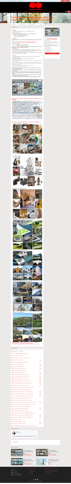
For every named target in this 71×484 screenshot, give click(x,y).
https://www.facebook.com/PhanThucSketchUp (28, 41)
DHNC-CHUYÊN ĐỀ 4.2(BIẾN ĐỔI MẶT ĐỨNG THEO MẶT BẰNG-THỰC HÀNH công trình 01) (24, 402)
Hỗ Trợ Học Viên (31, 472)
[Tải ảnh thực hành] (40, 408)
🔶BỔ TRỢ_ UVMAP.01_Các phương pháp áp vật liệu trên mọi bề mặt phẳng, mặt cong (23, 425)
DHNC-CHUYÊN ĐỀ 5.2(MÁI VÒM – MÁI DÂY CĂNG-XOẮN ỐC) (20, 410)
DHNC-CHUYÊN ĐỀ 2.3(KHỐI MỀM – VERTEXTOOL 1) (19, 368)
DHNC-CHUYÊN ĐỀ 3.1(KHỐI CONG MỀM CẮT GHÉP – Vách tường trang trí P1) (23, 391)
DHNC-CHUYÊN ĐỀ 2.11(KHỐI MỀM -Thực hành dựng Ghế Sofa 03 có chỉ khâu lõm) (23, 387)
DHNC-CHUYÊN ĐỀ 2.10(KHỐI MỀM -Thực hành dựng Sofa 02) (21, 385)
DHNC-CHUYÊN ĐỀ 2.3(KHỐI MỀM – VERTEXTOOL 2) (19, 370)
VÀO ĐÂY (16, 72)
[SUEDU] (35, 6)
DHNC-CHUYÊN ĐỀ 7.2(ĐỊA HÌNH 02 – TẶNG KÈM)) (19, 423)
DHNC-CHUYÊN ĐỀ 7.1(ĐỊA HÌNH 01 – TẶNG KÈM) (19, 421)
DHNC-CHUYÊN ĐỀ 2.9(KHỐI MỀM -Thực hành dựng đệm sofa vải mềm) (22, 383)
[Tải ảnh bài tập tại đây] (40, 360)
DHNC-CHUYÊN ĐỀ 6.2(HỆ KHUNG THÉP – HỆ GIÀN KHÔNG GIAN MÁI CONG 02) (23, 417)
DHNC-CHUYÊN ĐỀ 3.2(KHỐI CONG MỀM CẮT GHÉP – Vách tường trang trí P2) (23, 393)
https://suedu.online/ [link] (37, 49)
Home (12, 15)
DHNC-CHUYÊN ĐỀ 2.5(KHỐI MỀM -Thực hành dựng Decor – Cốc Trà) (21, 374)
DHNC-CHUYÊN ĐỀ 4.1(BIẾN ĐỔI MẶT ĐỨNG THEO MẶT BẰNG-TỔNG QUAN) (22, 400)
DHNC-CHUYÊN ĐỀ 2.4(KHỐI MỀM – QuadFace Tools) (19, 372)
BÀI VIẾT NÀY (28, 33)
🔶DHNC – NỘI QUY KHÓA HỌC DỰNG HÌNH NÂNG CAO (19, 353)
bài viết (19, 35)
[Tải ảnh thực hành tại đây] (40, 385)
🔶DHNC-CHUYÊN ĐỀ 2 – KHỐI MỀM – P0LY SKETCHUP (19, 362)
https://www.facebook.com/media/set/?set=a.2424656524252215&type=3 (25, 344)
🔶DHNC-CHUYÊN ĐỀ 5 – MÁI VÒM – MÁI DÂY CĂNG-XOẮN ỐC (20, 406)
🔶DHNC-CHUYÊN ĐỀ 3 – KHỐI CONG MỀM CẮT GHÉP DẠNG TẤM (21, 389)
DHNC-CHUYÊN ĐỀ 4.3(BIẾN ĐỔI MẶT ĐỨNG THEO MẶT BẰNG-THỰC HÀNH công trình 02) (24, 404)
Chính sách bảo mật (48, 472)
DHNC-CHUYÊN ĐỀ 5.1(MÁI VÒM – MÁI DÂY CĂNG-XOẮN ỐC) (20, 408)
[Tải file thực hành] (40, 421)
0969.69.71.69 (14, 470)
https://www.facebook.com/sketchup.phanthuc (29, 42)
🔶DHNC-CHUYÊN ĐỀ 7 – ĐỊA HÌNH (16, 419)
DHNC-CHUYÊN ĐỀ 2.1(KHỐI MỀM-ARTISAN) (18, 364)
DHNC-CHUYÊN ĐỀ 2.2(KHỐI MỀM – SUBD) (18, 366)
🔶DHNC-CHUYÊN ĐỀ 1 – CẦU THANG (16, 355)
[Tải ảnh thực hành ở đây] (40, 374)
